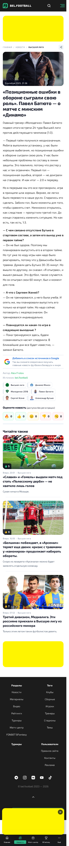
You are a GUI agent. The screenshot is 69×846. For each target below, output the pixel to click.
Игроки (50, 706)
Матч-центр (17, 727)
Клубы (49, 692)
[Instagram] (24, 777)
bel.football (21, 377)
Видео (16, 706)
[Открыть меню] (62, 5)
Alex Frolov (17, 372)
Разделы (16, 685)
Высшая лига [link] (24, 472)
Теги (50, 685)
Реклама (50, 764)
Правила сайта (49, 750)
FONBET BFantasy (16, 734)
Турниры (17, 720)
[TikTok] (50, 777)
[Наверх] (33, 797)
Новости (20, 47)
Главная (7, 47)
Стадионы (50, 720)
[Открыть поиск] (49, 5)
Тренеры (50, 713)
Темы (50, 727)
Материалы (16, 699)
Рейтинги (16, 713)
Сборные (50, 699)
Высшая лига (36, 47)
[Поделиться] (61, 47)
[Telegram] (16, 777)
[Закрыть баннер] (60, 812)
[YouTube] (41, 777)
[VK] (33, 777)
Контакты (49, 757)
